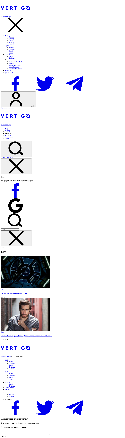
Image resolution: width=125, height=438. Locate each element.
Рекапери (12, 63)
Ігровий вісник (14, 67)
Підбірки (12, 42)
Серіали (7, 46)
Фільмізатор (9, 72)
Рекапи (11, 53)
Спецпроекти (9, 387)
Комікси (7, 54)
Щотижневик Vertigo (15, 61)
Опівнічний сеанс (15, 65)
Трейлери (12, 38)
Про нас (11, 394)
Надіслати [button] (4, 436)
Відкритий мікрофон (15, 68)
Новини (11, 37)
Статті (11, 40)
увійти (33, 106)
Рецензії (11, 44)
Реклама (11, 396)
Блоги (7, 74)
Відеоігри (8, 70)
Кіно (6, 35)
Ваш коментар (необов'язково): (14, 427)
